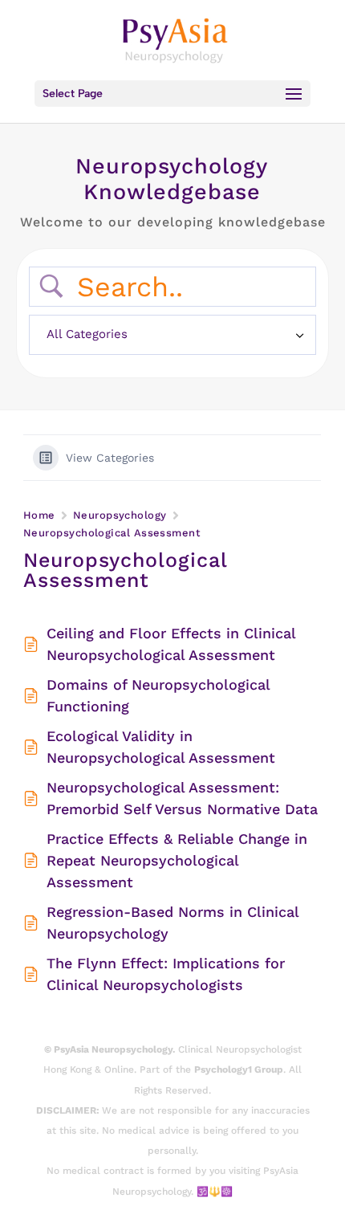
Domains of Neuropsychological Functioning (158, 695)
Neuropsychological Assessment (112, 533)
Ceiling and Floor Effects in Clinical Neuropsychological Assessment (171, 644)
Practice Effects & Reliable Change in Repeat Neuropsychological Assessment (177, 860)
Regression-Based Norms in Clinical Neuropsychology (172, 922)
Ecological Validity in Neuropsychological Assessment (161, 746)
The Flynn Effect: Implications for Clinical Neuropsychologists (166, 974)
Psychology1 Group (238, 1069)
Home (39, 515)
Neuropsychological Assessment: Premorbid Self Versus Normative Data (182, 798)
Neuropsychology (120, 515)
